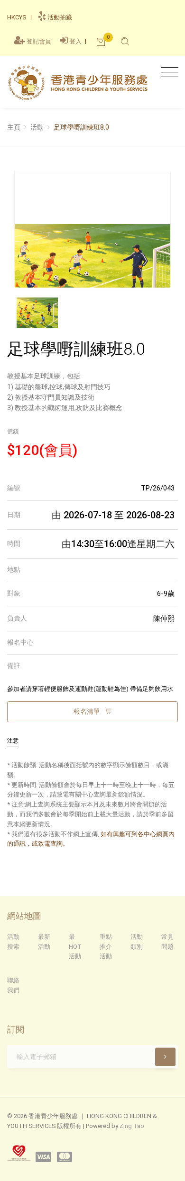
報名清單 (88, 711)
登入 (75, 41)
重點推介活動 (106, 946)
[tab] (92, 488)
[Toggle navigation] (167, 72)
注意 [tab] (12, 740)
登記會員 (39, 41)
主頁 (13, 127)
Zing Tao (132, 1125)
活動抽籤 (59, 17)
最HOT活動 (75, 946)
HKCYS (16, 17)
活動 (37, 127)
